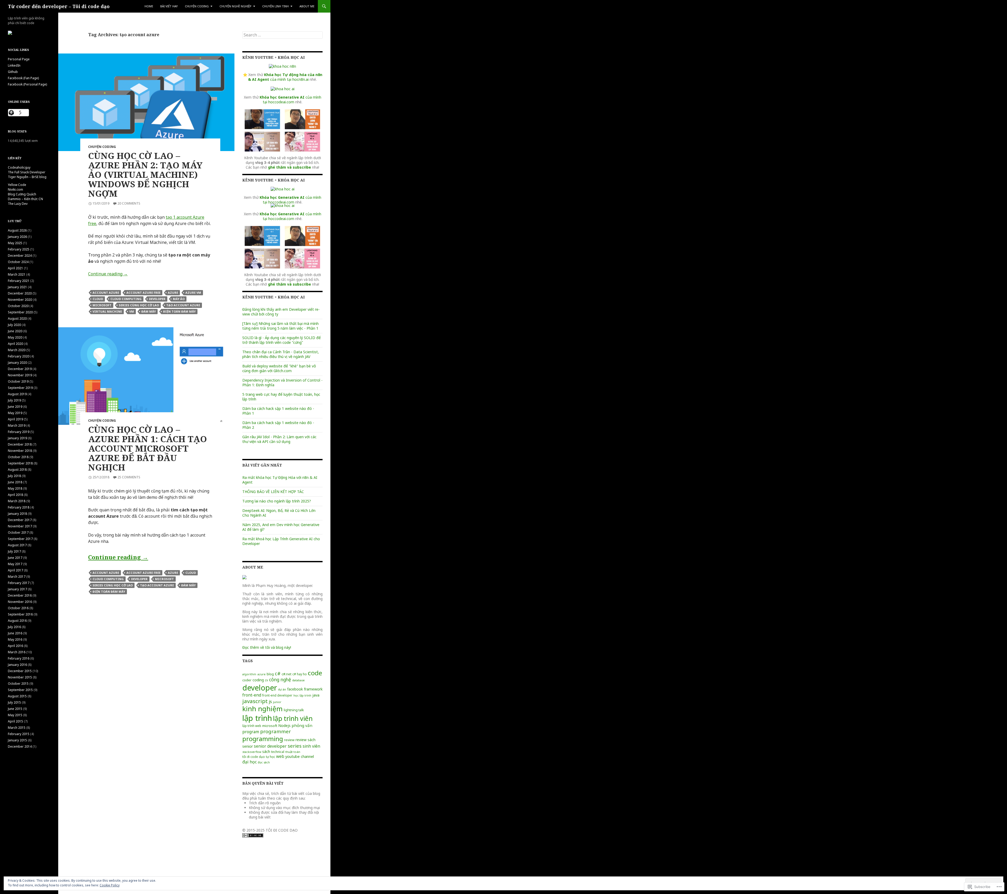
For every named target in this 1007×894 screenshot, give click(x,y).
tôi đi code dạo (253, 756)
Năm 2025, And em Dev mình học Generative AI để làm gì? (280, 527)
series (295, 745)
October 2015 (18, 683)
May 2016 (15, 639)
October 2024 (18, 262)
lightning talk (294, 710)
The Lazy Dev (18, 203)
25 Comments (128, 477)
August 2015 (17, 696)
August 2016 (17, 620)
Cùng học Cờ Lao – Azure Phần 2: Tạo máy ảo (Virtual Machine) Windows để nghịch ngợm (145, 174)
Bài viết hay (169, 6)
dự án (282, 689)
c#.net (286, 674)
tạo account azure (183, 305)
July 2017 (14, 551)
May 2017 (15, 564)
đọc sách (264, 762)
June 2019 (15, 406)
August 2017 (17, 545)
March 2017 (16, 576)
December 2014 (20, 746)
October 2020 (18, 306)
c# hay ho (299, 674)
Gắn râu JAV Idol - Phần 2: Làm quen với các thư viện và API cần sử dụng (279, 439)
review (289, 740)
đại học (249, 762)
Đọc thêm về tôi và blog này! (266, 647)
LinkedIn (14, 65)
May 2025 (15, 243)
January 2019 (17, 438)
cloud (98, 299)
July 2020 (14, 325)
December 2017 (20, 520)
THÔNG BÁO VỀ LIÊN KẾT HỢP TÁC (273, 491)
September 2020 (20, 312)
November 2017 (20, 526)
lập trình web (251, 726)
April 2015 (15, 721)
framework (313, 689)
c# (278, 673)
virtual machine (107, 311)
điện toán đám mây (179, 311)
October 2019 (18, 381)
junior (277, 702)
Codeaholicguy (19, 167)
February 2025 (18, 249)
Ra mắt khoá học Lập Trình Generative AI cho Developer (281, 541)
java (315, 695)
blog (270, 674)
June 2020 (15, 331)
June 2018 (15, 482)
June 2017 (15, 557)
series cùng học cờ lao (139, 305)
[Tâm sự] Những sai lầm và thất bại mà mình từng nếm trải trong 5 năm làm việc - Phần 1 (280, 326)
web (280, 756)
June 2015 (15, 708)
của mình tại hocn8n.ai (285, 77)
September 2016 (20, 614)
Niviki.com (15, 189)
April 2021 (15, 268)
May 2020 (15, 337)
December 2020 (20, 293)
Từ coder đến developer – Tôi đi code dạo (59, 6)
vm (131, 311)
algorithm (249, 674)
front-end (251, 695)
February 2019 (18, 432)
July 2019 (14, 400)
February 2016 (18, 658)
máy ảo (179, 299)
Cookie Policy (110, 885)
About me (306, 6)
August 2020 (17, 318)
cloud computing (126, 299)
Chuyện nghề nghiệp (235, 6)
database (298, 680)
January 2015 (17, 740)
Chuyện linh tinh (275, 6)
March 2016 (16, 652)
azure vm (193, 293)
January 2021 (17, 287)
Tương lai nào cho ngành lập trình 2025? (276, 501)
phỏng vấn (302, 725)
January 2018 (17, 513)
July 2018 (14, 476)
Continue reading (108, 274)
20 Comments (128, 203)
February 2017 (18, 583)
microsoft (102, 305)
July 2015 (14, 702)
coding (258, 679)
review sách (305, 739)
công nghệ (280, 680)
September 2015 (20, 690)
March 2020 (16, 350)
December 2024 (20, 255)
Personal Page (19, 59)
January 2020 (17, 362)
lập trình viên (293, 718)
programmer (275, 731)
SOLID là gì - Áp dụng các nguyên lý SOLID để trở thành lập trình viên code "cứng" (281, 340)
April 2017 (15, 570)
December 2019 (20, 369)
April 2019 (15, 419)
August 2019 (17, 394)
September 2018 (20, 463)
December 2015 (20, 671)
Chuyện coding (197, 6)
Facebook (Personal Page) (27, 84)
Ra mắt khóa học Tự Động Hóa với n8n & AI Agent (279, 480)
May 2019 (15, 413)
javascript (255, 701)
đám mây (148, 311)
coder (246, 680)
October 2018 (18, 457)
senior (247, 746)
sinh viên (311, 746)
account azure (106, 293)
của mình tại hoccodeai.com (290, 99)
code (315, 672)
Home (148, 6)
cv (266, 680)
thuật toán (292, 752)
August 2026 (17, 230)
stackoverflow (251, 752)
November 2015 (20, 677)
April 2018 (15, 494)
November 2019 (20, 375)
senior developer (270, 746)
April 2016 (15, 646)
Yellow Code (17, 185)
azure (173, 293)
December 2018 (20, 444)
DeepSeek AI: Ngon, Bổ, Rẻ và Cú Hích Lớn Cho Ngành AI (278, 513)
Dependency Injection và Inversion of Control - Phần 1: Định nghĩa (282, 382)
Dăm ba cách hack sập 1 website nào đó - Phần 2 (278, 425)
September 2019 (20, 388)
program (250, 732)
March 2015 (16, 727)
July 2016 (14, 627)
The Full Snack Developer (26, 172)
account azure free (143, 293)
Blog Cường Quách (22, 194)
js (270, 701)
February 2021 (18, 281)
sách (266, 751)
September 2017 (20, 539)
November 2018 (20, 450)
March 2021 (16, 274)
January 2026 (17, 236)
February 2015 (18, 734)
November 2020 (20, 299)
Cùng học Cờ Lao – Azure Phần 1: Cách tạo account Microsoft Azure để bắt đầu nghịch (147, 448)
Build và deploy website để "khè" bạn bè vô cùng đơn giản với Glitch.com (279, 368)
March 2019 (16, 425)
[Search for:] (282, 35)
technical (277, 752)
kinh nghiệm (262, 708)
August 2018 (17, 469)
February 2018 (18, 507)
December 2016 (20, 595)
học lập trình (302, 695)
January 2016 (17, 664)
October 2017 (18, 532)
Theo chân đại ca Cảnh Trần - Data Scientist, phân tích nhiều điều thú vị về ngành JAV (280, 354)
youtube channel (299, 756)
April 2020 (15, 343)
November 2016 (20, 601)
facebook (295, 689)
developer (157, 299)
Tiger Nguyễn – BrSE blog (27, 177)
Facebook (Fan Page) (23, 78)
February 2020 (18, 356)
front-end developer (277, 695)
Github (13, 71)
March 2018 (16, 501)
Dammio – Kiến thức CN (25, 199)
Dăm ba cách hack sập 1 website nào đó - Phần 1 (278, 411)
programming (262, 738)
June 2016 (15, 633)
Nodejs (284, 725)
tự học (270, 756)
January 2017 (17, 589)
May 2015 (15, 715)
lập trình (257, 718)
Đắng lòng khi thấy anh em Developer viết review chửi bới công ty (281, 312)
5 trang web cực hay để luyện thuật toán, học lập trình (281, 397)
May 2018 (15, 488)
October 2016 (18, 608)
